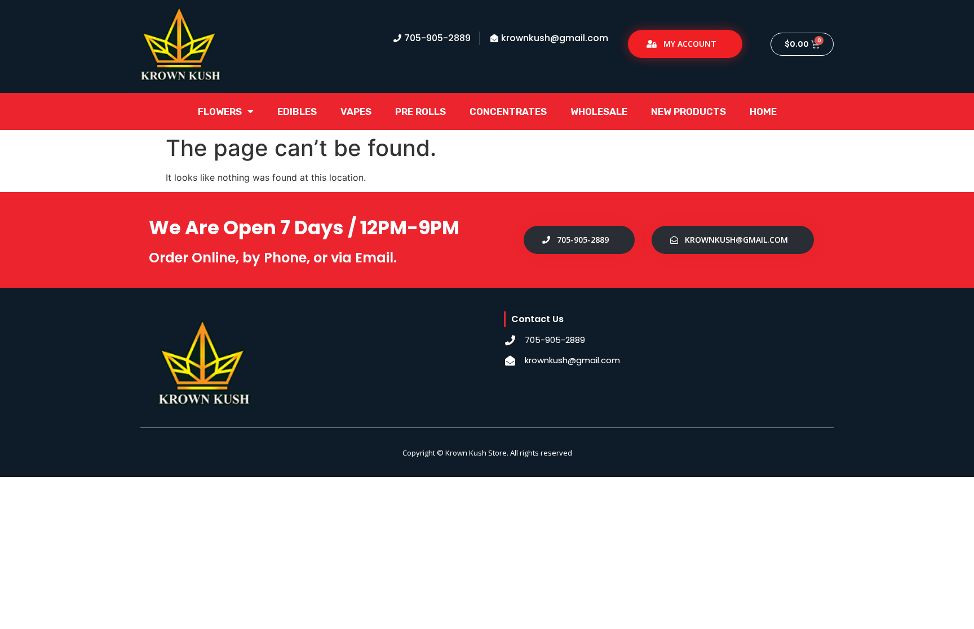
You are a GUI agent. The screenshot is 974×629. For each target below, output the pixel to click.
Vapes (355, 111)
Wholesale (598, 111)
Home (763, 111)
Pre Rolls (420, 111)
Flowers (220, 111)
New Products (688, 111)
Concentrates (508, 111)
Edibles (297, 111)
